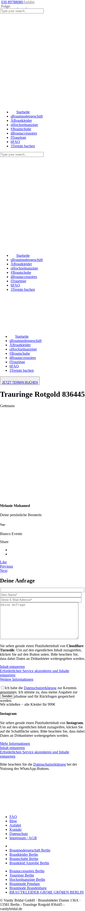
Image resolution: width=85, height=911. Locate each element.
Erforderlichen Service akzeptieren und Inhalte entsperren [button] (34, 673)
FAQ (13, 817)
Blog (13, 821)
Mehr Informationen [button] (15, 744)
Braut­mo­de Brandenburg (28, 888)
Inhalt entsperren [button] (12, 667)
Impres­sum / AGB (23, 838)
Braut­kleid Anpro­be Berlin (29, 863)
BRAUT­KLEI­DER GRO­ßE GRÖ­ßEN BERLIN (46, 892)
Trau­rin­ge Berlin (21, 875)
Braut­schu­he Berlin (23, 859)
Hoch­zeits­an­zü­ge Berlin (27, 879)
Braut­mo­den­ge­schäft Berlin (29, 850)
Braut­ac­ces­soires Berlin (26, 871)
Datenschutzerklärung (40, 688)
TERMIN (20, 382)
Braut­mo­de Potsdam (24, 884)
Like (3, 562)
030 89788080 (12, 2)
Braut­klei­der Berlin (23, 854)
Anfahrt (28, 2)
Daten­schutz (18, 834)
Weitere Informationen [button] (16, 679)
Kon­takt (15, 829)
